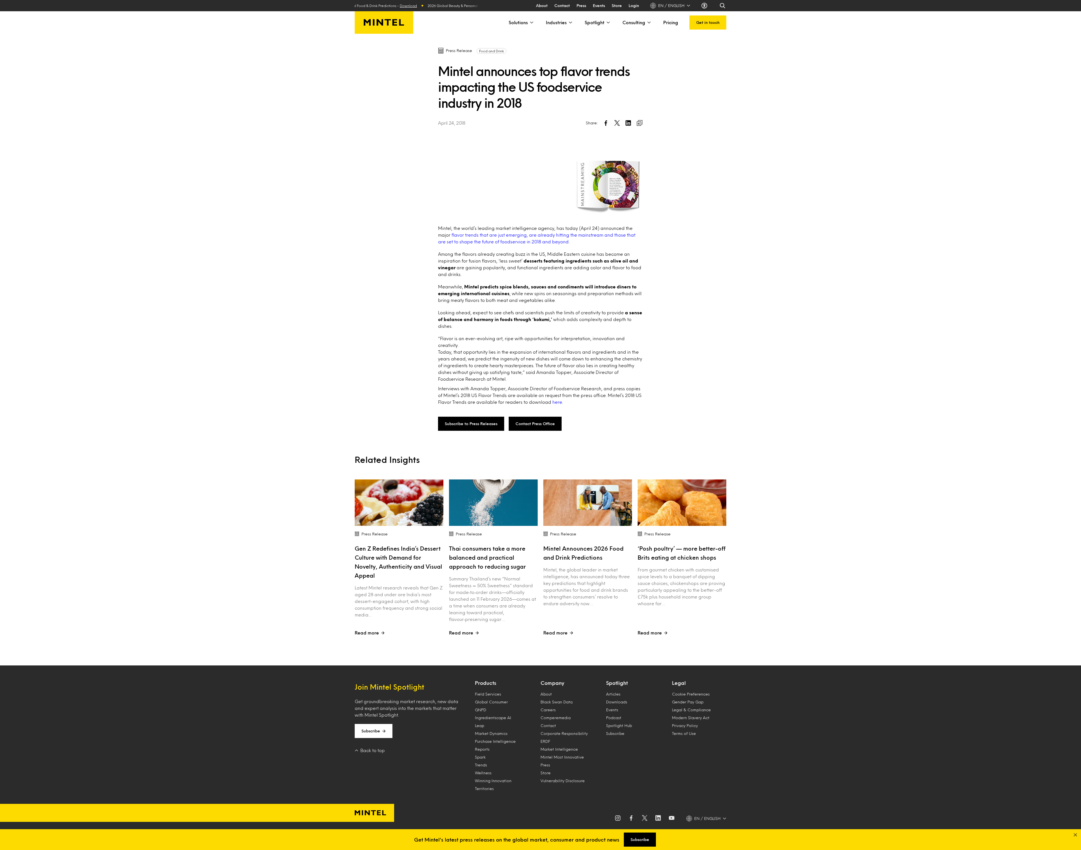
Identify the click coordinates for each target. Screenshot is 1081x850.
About (542, 5)
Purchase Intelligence (495, 741)
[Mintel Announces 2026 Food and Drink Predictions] (587, 502)
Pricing (670, 22)
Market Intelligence (559, 749)
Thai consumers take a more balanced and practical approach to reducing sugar (487, 557)
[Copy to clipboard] (639, 123)
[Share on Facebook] (605, 123)
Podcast (613, 717)
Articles (613, 694)
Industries (556, 22)
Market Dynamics (491, 733)
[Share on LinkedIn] (628, 123)
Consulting (633, 22)
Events (599, 5)
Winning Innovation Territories (493, 784)
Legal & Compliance (691, 709)
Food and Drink (491, 51)
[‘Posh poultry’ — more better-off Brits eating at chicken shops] (682, 502)
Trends (481, 764)
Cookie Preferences (691, 694)
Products (485, 683)
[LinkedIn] (658, 818)
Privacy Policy (685, 725)
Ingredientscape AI (493, 717)
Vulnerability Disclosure (562, 780)
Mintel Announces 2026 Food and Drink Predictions (583, 553)
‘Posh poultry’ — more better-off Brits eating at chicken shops (681, 553)
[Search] (723, 5)
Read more (367, 632)
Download (387, 5)
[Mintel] (384, 22)
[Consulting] (648, 22)
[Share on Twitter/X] (617, 123)
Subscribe (370, 730)
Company (552, 683)
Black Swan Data (556, 701)
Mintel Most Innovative (562, 757)
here (557, 402)
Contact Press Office (535, 423)
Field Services (488, 694)
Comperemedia (555, 717)
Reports (482, 749)
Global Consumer (491, 701)
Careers (548, 709)
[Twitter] (644, 818)
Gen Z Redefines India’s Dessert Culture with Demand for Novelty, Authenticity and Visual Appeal (398, 562)
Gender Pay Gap (687, 701)
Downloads (616, 701)
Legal (679, 683)
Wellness (483, 772)
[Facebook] (631, 818)
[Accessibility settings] (705, 5)
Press (581, 5)
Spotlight (594, 22)
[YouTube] (671, 818)
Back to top (372, 750)
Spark (480, 757)
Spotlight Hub (619, 725)
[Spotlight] (607, 22)
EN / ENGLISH (671, 5)
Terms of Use (684, 733)
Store (617, 5)
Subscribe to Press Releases (471, 423)
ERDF (545, 741)
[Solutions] (531, 22)
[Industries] (570, 22)
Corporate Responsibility (564, 733)
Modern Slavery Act (690, 717)
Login (634, 5)
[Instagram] (617, 818)
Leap (479, 725)
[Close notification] (1075, 834)
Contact (562, 5)
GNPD (480, 709)
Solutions (518, 22)
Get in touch (708, 22)
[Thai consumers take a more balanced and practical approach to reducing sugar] (493, 502)
